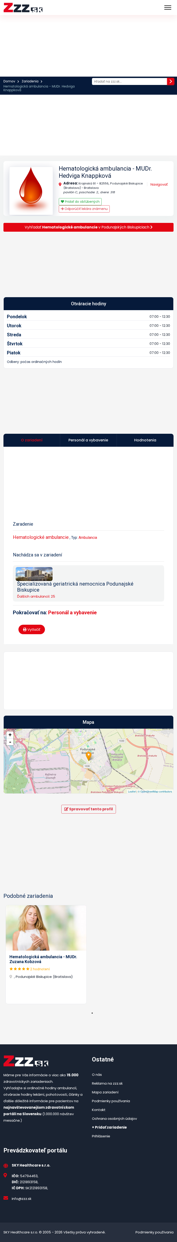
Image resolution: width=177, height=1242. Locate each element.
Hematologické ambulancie (41, 537)
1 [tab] (92, 1013)
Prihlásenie (101, 1136)
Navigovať (159, 184)
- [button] (10, 742)
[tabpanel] (46, 954)
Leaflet (132, 791)
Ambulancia (88, 537)
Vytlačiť (33, 629)
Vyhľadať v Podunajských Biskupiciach (87, 227)
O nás (97, 1074)
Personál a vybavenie (72, 612)
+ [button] (10, 735)
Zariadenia (30, 81)
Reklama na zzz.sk (107, 1083)
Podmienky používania (111, 1100)
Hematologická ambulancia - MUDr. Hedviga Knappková (105, 172)
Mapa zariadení (105, 1092)
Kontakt (99, 1109)
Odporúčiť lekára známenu (86, 208)
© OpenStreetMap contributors (155, 791)
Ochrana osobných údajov (114, 1118)
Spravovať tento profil (90, 809)
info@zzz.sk (21, 1198)
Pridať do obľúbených (82, 201)
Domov (9, 81)
